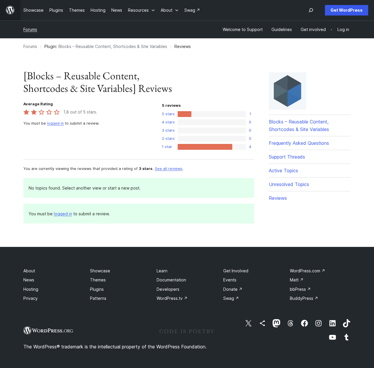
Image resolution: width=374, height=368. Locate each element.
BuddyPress (304, 298)
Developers (168, 289)
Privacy (30, 298)
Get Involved (235, 270)
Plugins (97, 289)
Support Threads (287, 157)
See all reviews (168, 168)
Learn (162, 270)
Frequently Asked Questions (299, 143)
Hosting (30, 289)
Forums (30, 29)
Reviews (278, 198)
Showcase (100, 270)
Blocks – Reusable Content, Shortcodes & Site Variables (112, 46)
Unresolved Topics (289, 184)
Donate (233, 289)
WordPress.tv (172, 298)
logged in (55, 123)
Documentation (171, 279)
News (28, 279)
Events (229, 279)
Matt (297, 279)
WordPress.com (307, 270)
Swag (231, 298)
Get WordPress (346, 10)
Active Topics (283, 170)
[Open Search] (311, 10)
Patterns (98, 298)
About (29, 270)
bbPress (300, 289)
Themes (98, 279)
